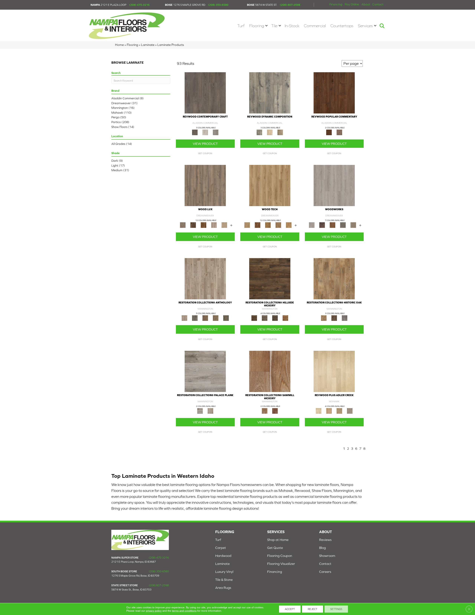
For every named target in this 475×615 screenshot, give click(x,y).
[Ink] (194, 317)
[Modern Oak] (269, 92)
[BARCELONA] (343, 224)
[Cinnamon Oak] (334, 92)
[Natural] (269, 371)
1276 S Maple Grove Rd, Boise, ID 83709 (135, 575)
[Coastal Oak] (269, 132)
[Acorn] (269, 278)
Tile (274, 25)
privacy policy (154, 610)
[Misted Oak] (339, 132)
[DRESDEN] (322, 224)
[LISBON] (193, 224)
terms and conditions (184, 610)
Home (119, 45)
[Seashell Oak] (205, 132)
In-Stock (292, 25)
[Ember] (285, 317)
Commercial (315, 25)
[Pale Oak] (334, 371)
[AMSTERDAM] (353, 224)
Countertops (341, 25)
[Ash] (334, 278)
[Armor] (205, 371)
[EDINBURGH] (332, 224)
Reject (312, 609)
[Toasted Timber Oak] (329, 410)
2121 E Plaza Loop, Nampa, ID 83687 (133, 561)
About (365, 4)
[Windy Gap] (257, 224)
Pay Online (352, 4)
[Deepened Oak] (205, 92)
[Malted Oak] (339, 410)
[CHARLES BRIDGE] (214, 224)
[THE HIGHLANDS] (203, 224)
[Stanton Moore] (288, 224)
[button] (266, 25)
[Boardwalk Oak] (280, 132)
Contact (377, 4)
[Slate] (344, 317)
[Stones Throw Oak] (349, 410)
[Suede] (215, 317)
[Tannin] (205, 317)
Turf (241, 25)
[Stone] (264, 317)
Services (365, 25)
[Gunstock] (275, 410)
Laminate (147, 45)
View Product (205, 144)
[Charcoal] (334, 317)
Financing (335, 4)
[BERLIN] (205, 185)
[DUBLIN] (334, 185)
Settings (336, 609)
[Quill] (226, 317)
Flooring (256, 25)
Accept (290, 609)
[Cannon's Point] (278, 224)
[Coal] (275, 317)
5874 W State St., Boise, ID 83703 (131, 589)
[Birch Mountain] (269, 185)
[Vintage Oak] (215, 132)
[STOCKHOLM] (224, 224)
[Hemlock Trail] (268, 224)
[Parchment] (205, 278)
